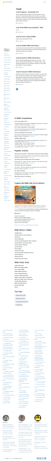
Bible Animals (7, 81)
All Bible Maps (18, 233)
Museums (6, 145)
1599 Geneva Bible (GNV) (21, 121)
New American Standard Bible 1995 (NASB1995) (23, 380)
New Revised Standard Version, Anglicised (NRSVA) (38, 352)
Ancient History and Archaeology (23, 243)
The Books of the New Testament (23, 165)
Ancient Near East (7, 65)
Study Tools (6, 190)
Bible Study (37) (21, 298)
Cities (7, 447)
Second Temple (6, 178)
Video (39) (19, 304)
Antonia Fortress (19, 256)
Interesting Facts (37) (22, 301)
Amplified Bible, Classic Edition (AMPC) (25, 144)
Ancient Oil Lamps (19, 250)
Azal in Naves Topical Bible (26, 37)
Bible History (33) (21, 295)
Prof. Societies (7, 169)
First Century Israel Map (8, 442)
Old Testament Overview (40, 424)
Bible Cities (6, 85)
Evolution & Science (6, 115)
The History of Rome (24, 432)
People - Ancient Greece (7, 158)
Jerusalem (6, 126)
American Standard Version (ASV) (23, 132)
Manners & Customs (6, 134)
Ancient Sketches (19, 254)
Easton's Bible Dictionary (21, 273)
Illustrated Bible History (21, 283)
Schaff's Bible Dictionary (21, 281)
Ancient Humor (18, 246)
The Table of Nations (20, 170)
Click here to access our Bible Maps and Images (26, 225)
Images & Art (7, 122)
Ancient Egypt (7, 57)
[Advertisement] (8, 27)
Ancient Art (17, 237)
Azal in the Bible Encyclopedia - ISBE (29, 28)
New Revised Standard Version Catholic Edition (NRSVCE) (40, 346)
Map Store (36, 446)
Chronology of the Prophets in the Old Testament (27, 159)
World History (7, 200)
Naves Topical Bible (19, 269)
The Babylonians (23, 448)
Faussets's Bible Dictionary (21, 275)
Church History (7, 112)
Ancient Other (7, 68)
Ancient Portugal (6, 73)
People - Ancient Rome (7, 162)
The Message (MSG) (40, 382)
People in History (6, 166)
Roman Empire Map (23, 424)
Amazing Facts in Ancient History (23, 235)
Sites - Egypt (7, 181)
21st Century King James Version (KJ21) (25, 127)
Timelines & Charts (6, 193)
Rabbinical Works (6, 172)
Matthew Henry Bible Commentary (23, 277)
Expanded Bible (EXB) (9, 395)
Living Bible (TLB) (24, 356)
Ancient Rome (7, 76)
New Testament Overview (40, 430)
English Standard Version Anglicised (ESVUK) (7, 388)
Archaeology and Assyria (21, 258)
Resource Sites (7, 175)
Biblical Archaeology (7, 105)
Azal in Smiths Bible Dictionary (27, 46)
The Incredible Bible (7, 449)
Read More (33, 125)
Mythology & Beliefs (7, 148)
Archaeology (7, 79)
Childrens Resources (6, 109)
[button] (44, 2)
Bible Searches (7, 102)
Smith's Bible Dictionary (21, 271)
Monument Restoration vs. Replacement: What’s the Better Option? (31, 153)
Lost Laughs (37, 442)
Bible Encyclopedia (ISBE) (21, 267)
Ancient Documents (6, 54)
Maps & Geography (6, 138)
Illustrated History (6, 119)
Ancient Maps (18, 248)
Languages (6, 131)
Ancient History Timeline (21, 244)
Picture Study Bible (19, 285)
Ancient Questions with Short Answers (24, 252)
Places (30, 429)
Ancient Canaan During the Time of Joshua (25, 241)
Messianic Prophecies (6, 142)
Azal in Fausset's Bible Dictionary (28, 72)
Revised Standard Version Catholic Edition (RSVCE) (39, 378)
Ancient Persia (7, 70)
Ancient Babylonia (19, 239)
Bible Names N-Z (7, 99)
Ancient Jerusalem (7, 430)
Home (5, 422)
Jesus (5, 129)
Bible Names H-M (7, 95)
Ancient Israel (7, 62)
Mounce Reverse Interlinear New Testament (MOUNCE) (24, 363)
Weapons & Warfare (6, 197)
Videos (16, 287)
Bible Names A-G (7, 91)
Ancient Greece (7, 59)
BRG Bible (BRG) (8, 350)
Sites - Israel (7, 184)
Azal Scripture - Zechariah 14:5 (27, 12)
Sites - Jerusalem (6, 187)
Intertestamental (7, 124)
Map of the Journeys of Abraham (23, 176)
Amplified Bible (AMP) (20, 138)
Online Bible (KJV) (19, 265)
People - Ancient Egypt (7, 154)
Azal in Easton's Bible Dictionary (28, 58)
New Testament (7, 151)
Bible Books (7, 83)
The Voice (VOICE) (40, 384)
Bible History (7, 88)
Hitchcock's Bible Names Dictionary (24, 279)
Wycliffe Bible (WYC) (40, 397)
